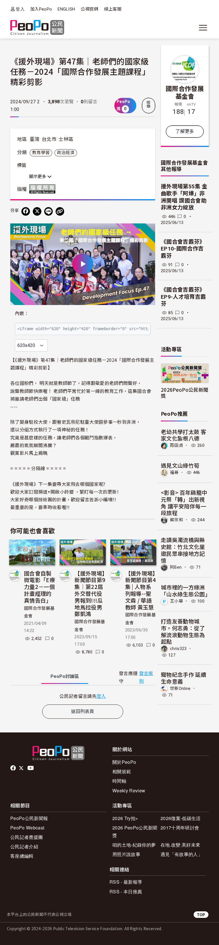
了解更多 (184, 131)
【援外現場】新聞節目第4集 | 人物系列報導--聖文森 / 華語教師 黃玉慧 (140, 590)
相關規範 (121, 771)
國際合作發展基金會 (185, 92)
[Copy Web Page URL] (60, 211)
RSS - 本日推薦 (126, 891)
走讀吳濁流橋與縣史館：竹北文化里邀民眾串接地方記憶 (183, 550)
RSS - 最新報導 (126, 882)
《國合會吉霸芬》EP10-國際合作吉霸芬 (183, 249)
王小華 (176, 601)
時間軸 (119, 781)
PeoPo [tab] (64, 676)
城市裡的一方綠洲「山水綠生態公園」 (185, 590)
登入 (20, 9)
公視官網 (89, 9)
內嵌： (22, 313)
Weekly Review (128, 790)
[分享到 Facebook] (25, 211)
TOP (201, 914)
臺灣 (35, 139)
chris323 (178, 648)
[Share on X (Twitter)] (37, 211)
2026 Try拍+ (125, 818)
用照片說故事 (126, 854)
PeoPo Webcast (27, 827)
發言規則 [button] (146, 677)
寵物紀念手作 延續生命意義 (183, 678)
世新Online (180, 688)
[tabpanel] (82, 696)
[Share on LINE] (48, 211)
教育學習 (41, 152)
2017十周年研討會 (180, 827)
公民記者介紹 (24, 846)
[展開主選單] (203, 27)
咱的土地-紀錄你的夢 (134, 844)
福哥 (174, 472)
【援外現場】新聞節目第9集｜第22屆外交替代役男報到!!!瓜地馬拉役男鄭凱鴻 (89, 593)
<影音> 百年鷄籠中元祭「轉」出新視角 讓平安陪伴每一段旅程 (184, 502)
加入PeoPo (41, 9)
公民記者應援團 (26, 837)
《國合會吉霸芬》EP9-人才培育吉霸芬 (183, 296)
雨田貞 (176, 445)
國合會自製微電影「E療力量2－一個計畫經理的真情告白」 (39, 586)
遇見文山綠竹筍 (180, 465)
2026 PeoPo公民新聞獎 (134, 831)
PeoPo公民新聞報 (29, 818)
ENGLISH (66, 9)
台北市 (49, 139)
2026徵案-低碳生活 (181, 818)
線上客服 (112, 9)
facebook (13, 768)
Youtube (31, 768)
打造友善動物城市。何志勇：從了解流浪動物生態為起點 (183, 631)
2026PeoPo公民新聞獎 (184, 392)
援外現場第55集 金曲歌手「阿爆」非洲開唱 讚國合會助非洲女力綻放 (184, 197)
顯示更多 (38, 176)
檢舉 (149, 104)
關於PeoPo (124, 762)
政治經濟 (65, 152)
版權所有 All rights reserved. (43, 188)
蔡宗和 (176, 519)
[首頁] (37, 28)
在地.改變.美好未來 (180, 844)
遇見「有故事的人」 (181, 854)
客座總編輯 (22, 856)
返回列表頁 (82, 711)
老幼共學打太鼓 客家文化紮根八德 (183, 435)
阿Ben (176, 567)
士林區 (65, 139)
